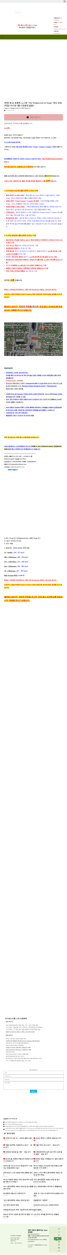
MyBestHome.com (27, 25)
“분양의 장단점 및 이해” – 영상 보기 (18, 1152)
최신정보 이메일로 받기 (27, 27)
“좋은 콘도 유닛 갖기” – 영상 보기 (47, 1145)
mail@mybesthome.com (17, 467)
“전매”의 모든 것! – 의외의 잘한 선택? (18, 1138)
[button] (64, 1)
